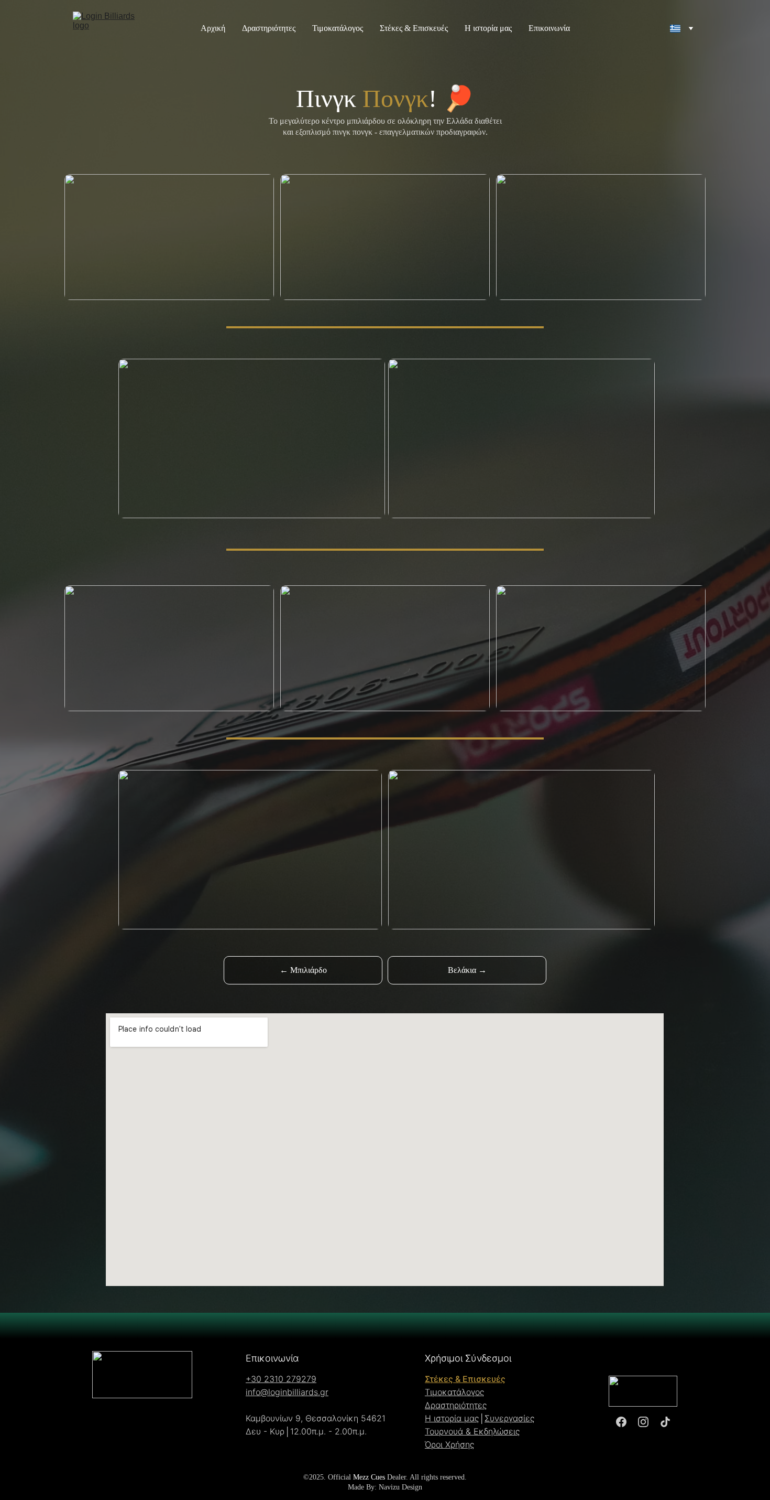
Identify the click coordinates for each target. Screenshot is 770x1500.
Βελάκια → (467, 970)
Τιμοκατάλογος (337, 28)
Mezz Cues (369, 1477)
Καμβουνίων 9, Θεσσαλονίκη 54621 (316, 1418)
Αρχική (213, 28)
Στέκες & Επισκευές (414, 28)
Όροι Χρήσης (449, 1444)
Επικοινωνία (549, 28)
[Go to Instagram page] (643, 1422)
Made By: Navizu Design (385, 1487)
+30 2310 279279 (281, 1379)
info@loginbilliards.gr (287, 1392)
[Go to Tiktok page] (665, 1422)
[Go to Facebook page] (621, 1422)
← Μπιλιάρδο (303, 970)
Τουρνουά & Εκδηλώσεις (472, 1431)
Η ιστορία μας (488, 28)
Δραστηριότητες (268, 28)
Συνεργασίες (509, 1418)
